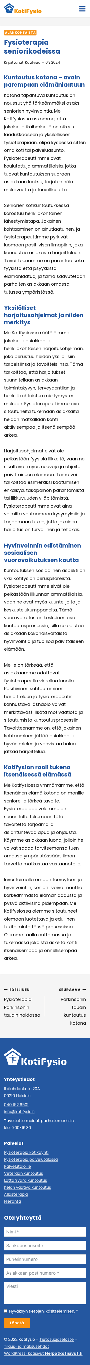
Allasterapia (16, 1194)
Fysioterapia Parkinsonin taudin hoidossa (22, 1002)
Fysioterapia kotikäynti (26, 1152)
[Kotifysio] (35, 1057)
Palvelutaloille (17, 1166)
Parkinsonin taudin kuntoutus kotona (72, 1006)
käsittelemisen (60, 1311)
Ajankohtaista (20, 32)
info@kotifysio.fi (19, 1112)
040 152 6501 (16, 1105)
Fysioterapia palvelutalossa (31, 1159)
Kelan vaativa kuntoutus (27, 1187)
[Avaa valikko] (82, 8)
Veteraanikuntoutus (23, 1173)
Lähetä (17, 1323)
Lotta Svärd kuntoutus (25, 1180)
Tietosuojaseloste (57, 1339)
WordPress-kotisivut (43, 1353)
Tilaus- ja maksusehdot (26, 1346)
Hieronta (12, 1201)
